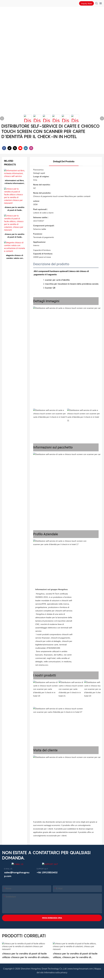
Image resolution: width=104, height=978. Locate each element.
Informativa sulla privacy (55, 972)
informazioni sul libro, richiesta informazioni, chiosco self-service (14, 182)
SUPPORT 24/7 (42, 869)
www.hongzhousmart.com (80, 969)
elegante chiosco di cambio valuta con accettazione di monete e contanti (14, 256)
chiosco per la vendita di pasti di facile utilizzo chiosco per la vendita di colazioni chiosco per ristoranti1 (15, 208)
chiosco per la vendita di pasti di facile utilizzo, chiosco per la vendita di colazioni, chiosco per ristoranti (14, 235)
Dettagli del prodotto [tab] (63, 161)
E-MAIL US (8, 869)
